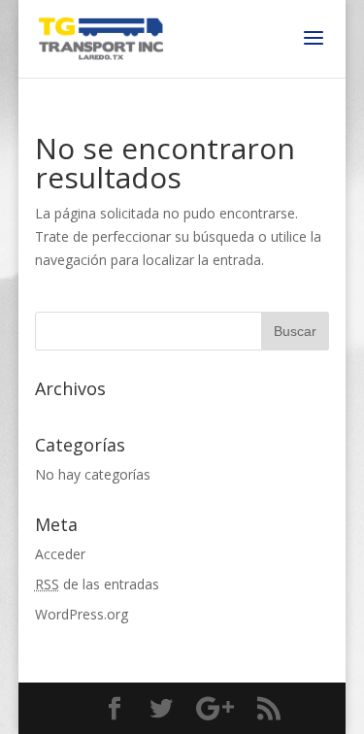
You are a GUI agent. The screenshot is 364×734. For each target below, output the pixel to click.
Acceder (60, 554)
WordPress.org (81, 614)
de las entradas (97, 584)
